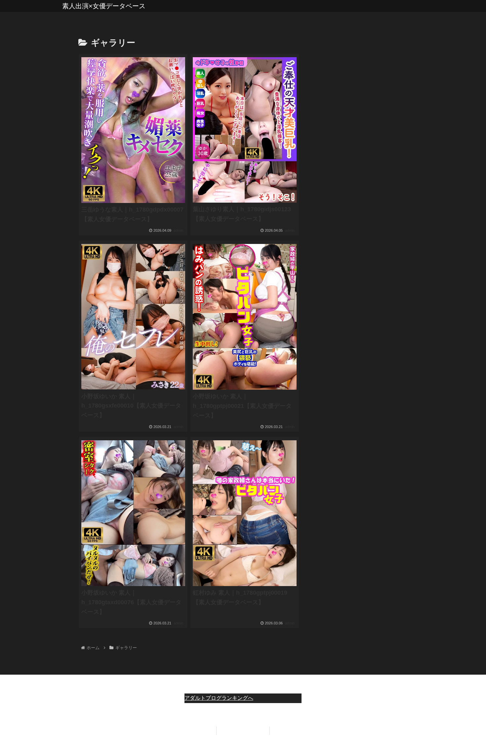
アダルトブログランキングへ (218, 698)
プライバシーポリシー (243, 730)
